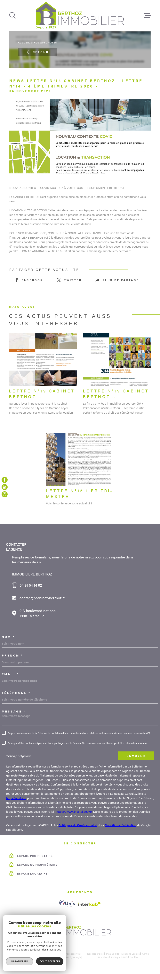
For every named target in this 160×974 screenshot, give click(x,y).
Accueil (24, 42)
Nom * (8, 636)
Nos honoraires (95, 953)
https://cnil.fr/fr (16, 798)
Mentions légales (130, 953)
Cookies (134, 957)
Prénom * (12, 655)
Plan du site (112, 953)
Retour (41, 52)
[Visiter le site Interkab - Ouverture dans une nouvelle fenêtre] (89, 904)
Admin (145, 953)
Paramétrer (19, 961)
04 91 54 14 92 (31, 585)
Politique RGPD (119, 957)
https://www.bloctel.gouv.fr (74, 811)
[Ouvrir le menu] (147, 15)
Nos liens (103, 957)
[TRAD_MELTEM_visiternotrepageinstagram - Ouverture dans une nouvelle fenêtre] (5, 494)
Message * (14, 711)
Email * (10, 673)
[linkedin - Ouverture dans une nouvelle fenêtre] (5, 487)
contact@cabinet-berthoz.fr (42, 598)
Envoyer (136, 756)
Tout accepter (49, 961)
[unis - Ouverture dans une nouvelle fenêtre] (67, 903)
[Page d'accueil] (80, 15)
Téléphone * (16, 692)
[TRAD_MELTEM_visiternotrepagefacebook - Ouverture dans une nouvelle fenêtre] (5, 480)
